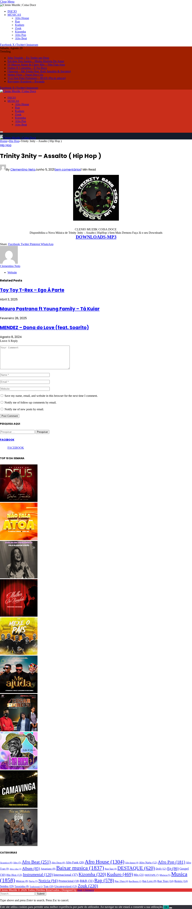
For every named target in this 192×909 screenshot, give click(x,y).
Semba (7, 886)
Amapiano (48, 868)
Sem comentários (68, 169)
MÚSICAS (14, 14)
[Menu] (1, 132)
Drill (161, 868)
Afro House (22, 18)
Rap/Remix (135, 881)
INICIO (12, 11)
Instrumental (38, 874)
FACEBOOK (7, 440)
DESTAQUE (136, 868)
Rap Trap (165, 881)
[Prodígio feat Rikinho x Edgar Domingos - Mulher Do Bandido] (19, 615)
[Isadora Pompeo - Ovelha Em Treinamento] (19, 577)
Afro (17, 862)
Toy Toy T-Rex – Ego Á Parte (32, 290)
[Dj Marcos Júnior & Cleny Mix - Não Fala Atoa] (19, 539)
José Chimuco (85, 890)
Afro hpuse (131, 862)
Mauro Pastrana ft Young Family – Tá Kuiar (50, 309)
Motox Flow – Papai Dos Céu (25, 74)
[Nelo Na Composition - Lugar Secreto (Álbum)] (19, 730)
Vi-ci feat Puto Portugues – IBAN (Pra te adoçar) (37, 78)
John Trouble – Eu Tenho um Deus (28, 57)
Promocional (68, 881)
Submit (41, 893)
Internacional (65, 875)
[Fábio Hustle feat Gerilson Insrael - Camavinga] (19, 806)
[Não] (170, 907)
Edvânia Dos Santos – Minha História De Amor (36, 61)
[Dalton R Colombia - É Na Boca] (19, 768)
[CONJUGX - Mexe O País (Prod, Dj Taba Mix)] (19, 653)
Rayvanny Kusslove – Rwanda (26, 81)
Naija (33, 881)
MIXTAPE (152, 875)
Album (31, 868)
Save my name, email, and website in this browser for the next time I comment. (51, 395)
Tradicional (36, 887)
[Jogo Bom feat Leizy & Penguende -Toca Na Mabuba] (19, 845)
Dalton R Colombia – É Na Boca (27, 68)
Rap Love (149, 881)
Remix (181, 881)
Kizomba (20, 31)
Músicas (22, 881)
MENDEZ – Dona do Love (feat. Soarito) (44, 327)
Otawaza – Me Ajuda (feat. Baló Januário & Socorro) (39, 71)
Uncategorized (65, 886)
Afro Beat (21, 38)
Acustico (6, 862)
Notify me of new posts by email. (24, 409)
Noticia (48, 881)
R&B (87, 881)
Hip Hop (5, 145)
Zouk (18, 28)
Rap (17, 21)
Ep (173, 868)
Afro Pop (20, 35)
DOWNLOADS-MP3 (96, 236)
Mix (139, 875)
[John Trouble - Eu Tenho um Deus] (19, 500)
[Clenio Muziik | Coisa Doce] (18, 91)
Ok (166, 907)
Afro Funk (75, 862)
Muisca (165, 875)
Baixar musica (80, 868)
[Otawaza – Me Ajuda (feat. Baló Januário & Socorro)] (19, 692)
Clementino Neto (22, 169)
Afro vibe (15, 869)
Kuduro (19, 24)
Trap (49, 886)
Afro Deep (58, 862)
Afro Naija (148, 862)
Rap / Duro (121, 881)
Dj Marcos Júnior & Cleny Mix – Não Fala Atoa (36, 64)
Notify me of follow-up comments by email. (30, 402)
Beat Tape (111, 869)
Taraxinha (21, 886)
